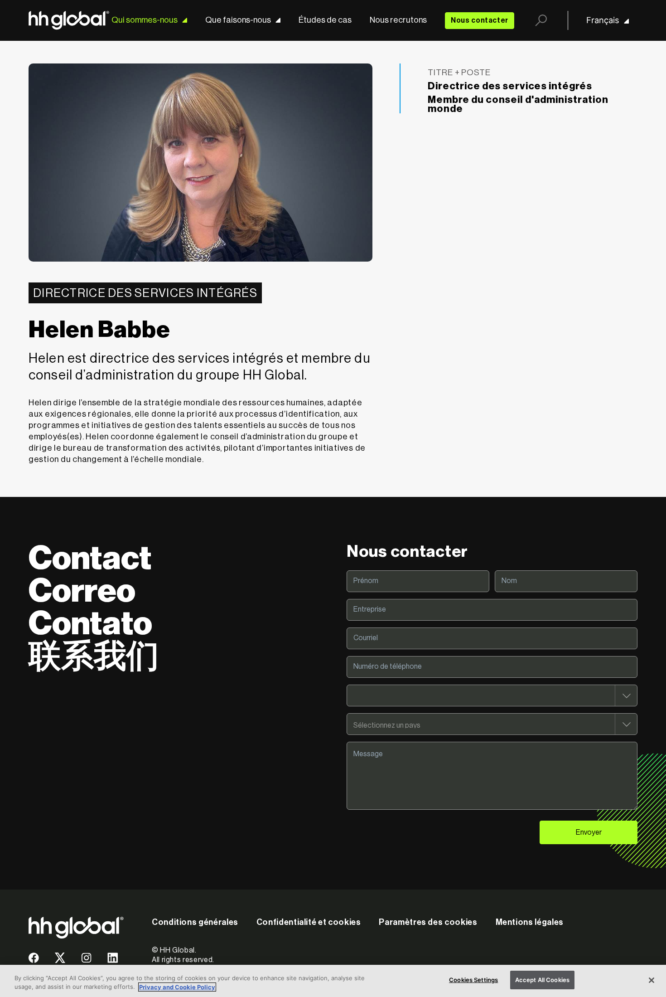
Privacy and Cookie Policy (177, 987)
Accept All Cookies (542, 979)
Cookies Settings (473, 979)
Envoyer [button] (589, 832)
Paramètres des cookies (428, 922)
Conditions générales (195, 922)
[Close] (651, 980)
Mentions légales (530, 922)
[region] (333, 981)
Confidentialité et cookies (308, 922)
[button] (34, 961)
